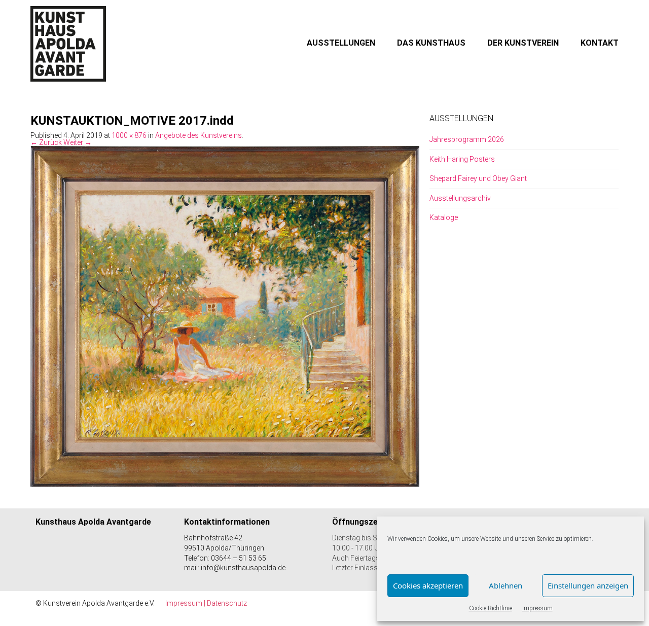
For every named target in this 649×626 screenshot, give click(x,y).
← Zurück (46, 142)
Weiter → (77, 142)
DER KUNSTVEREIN (523, 43)
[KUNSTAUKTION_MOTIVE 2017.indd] (224, 316)
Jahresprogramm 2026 (466, 139)
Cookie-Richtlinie (490, 608)
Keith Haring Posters (462, 159)
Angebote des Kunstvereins (198, 135)
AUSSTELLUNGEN (341, 43)
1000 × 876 (129, 135)
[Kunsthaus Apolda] (68, 44)
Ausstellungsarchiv (460, 198)
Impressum (537, 608)
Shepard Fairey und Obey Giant (478, 178)
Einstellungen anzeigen (588, 585)
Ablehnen (505, 585)
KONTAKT (600, 43)
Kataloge (443, 217)
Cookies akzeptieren (428, 585)
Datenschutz (227, 603)
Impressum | (186, 603)
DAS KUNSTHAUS (431, 43)
